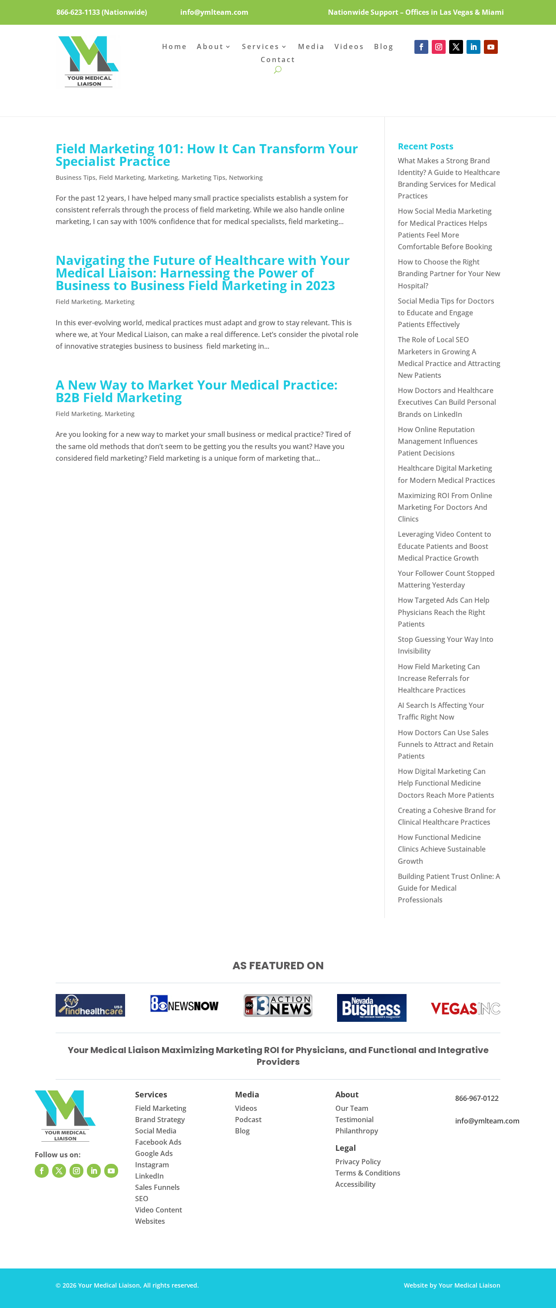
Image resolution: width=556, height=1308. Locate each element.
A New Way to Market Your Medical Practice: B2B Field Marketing (197, 391)
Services (261, 47)
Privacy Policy (358, 1161)
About (210, 47)
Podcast (248, 1119)
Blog (384, 47)
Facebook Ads (158, 1142)
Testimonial (354, 1119)
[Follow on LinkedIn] (473, 47)
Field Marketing (122, 177)
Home (174, 47)
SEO (142, 1198)
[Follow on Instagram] (439, 47)
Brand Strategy (160, 1119)
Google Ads (154, 1153)
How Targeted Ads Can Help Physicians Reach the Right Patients (444, 611)
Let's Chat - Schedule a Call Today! (278, 95)
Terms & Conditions (367, 1173)
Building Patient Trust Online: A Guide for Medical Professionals (449, 888)
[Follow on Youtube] (491, 47)
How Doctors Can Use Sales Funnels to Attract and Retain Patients (445, 744)
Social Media (155, 1131)
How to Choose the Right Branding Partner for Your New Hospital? (449, 273)
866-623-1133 (78, 12)
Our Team (351, 1108)
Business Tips (76, 177)
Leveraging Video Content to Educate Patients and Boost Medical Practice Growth (444, 545)
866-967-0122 (477, 1098)
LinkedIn (149, 1176)
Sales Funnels (157, 1187)
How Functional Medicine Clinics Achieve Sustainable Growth (442, 848)
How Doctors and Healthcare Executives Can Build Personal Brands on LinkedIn (447, 402)
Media (311, 47)
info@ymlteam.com (214, 12)
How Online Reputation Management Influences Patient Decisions (438, 441)
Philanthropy (356, 1131)
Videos (349, 47)
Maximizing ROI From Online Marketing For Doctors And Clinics (445, 507)
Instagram (152, 1164)
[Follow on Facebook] (421, 47)
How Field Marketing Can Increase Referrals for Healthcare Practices (439, 678)
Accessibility (355, 1184)
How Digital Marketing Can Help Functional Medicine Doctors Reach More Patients (446, 782)
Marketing (163, 177)
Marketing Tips (203, 177)
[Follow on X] (456, 47)
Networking (246, 177)
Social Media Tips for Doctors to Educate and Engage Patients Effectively (446, 312)
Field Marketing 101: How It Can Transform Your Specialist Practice (207, 154)
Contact (278, 60)
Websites (150, 1221)
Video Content (158, 1210)
